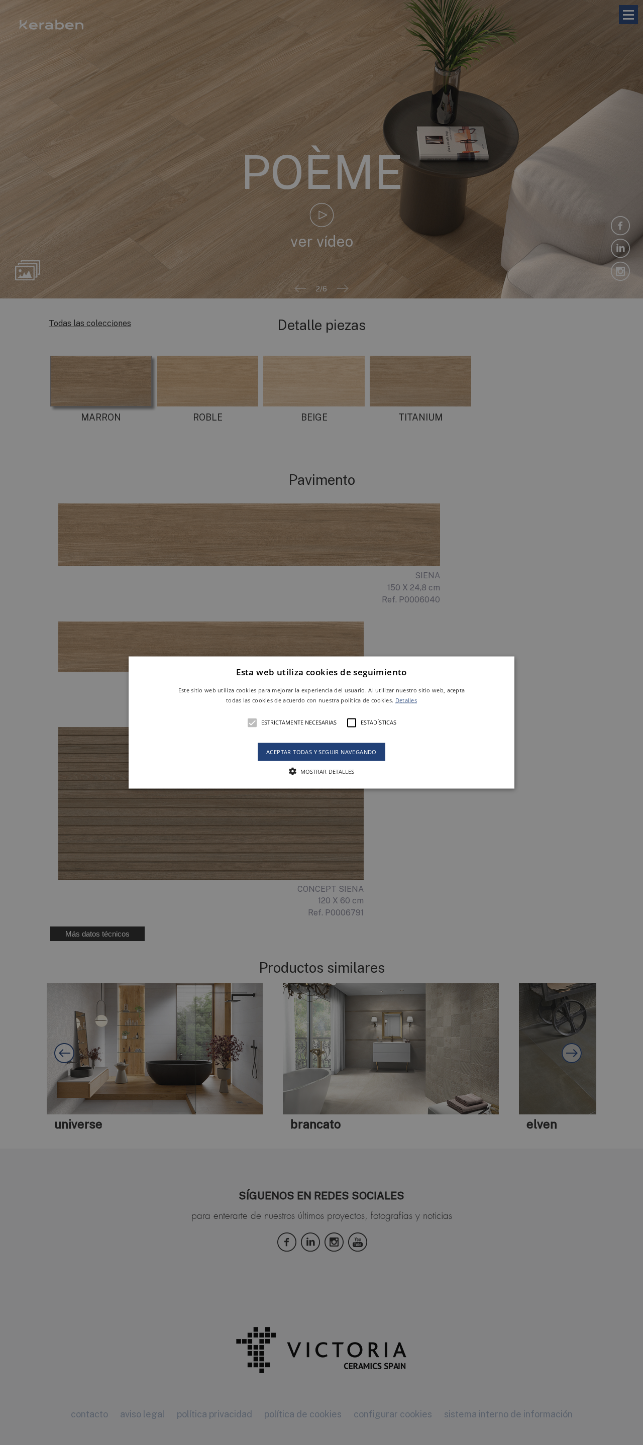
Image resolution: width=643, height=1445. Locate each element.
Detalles (406, 699)
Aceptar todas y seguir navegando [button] (321, 751)
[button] (321, 723)
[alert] (321, 722)
